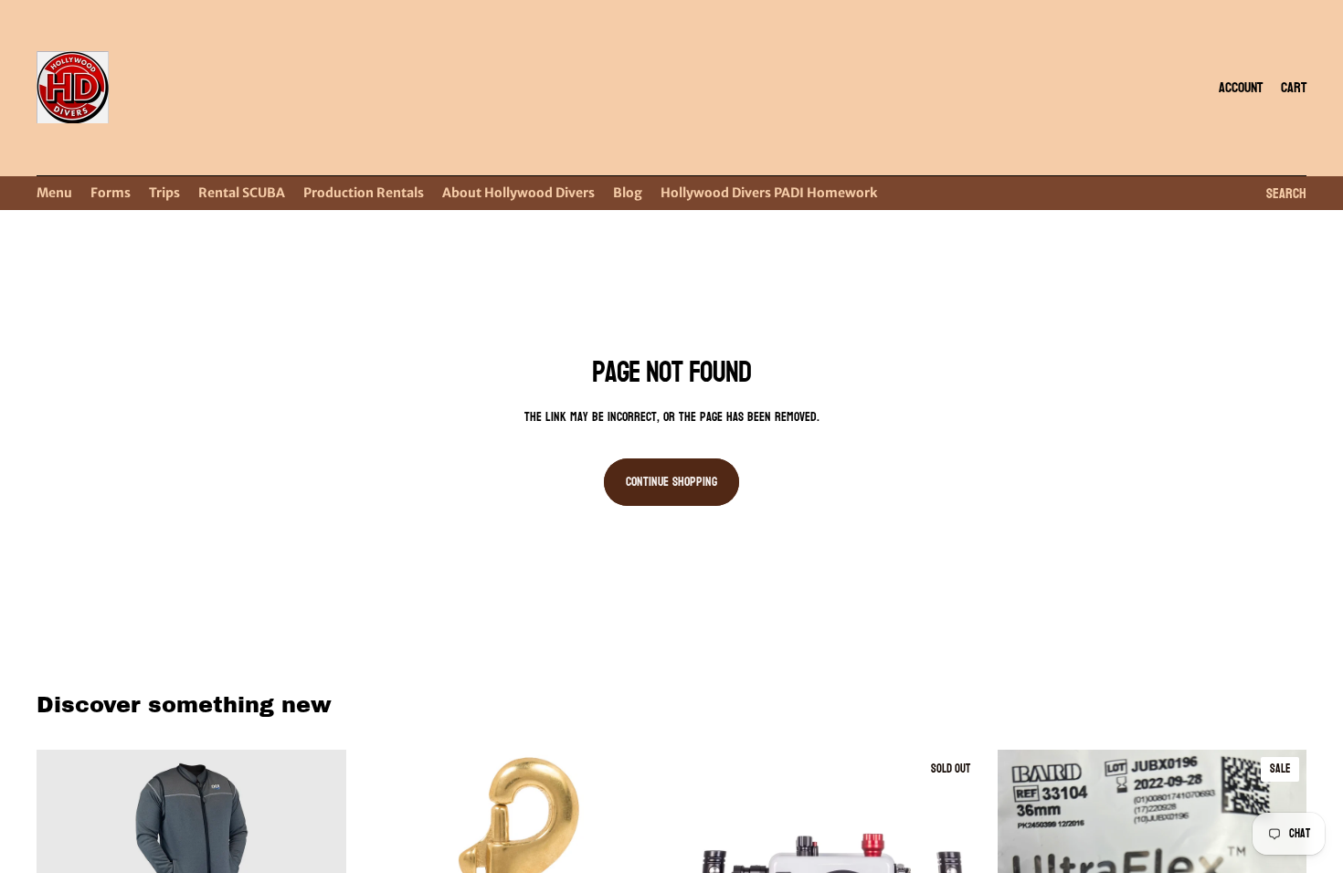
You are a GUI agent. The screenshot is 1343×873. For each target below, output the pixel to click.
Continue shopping (671, 481)
